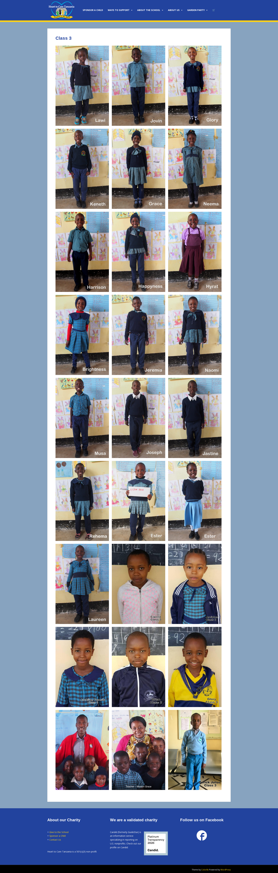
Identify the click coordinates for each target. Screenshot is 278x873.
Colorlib (205, 869)
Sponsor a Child (57, 835)
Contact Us (55, 839)
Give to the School (59, 832)
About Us (174, 10)
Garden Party (196, 10)
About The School (148, 10)
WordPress (226, 869)
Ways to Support (119, 10)
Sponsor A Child (93, 10)
